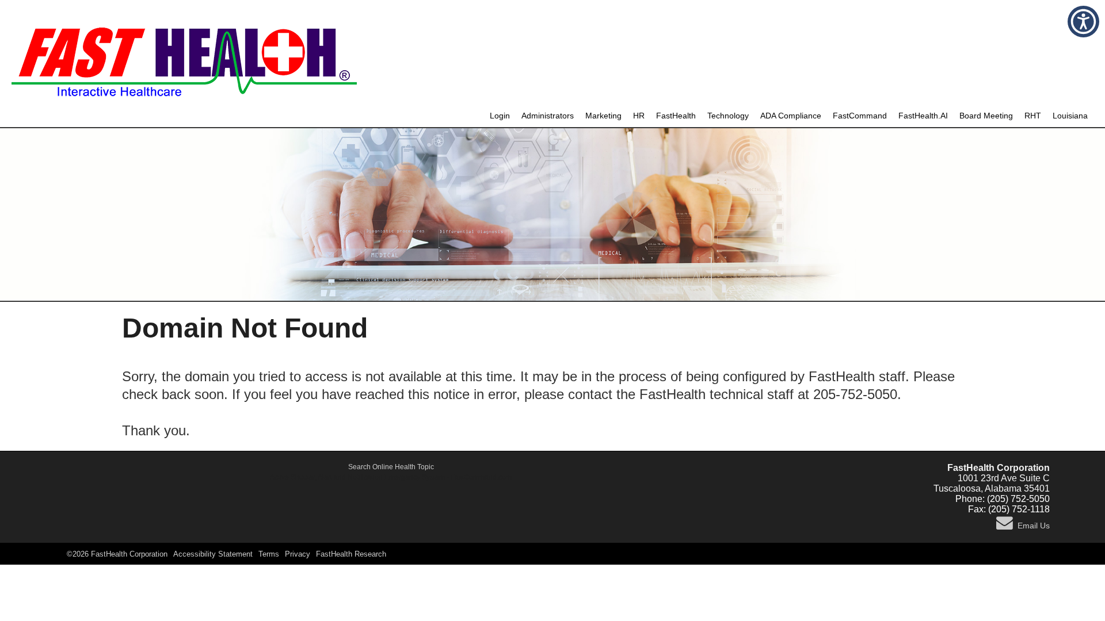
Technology (728, 116)
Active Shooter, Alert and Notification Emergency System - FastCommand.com (391, 477)
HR (639, 116)
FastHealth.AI (923, 116)
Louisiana (1070, 116)
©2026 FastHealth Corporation (117, 554)
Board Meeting (986, 116)
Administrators (547, 116)
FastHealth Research (351, 554)
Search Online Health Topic (391, 467)
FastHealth (676, 116)
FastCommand (860, 116)
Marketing (603, 116)
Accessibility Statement (213, 554)
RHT (1032, 116)
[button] (1083, 21)
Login (500, 116)
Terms (268, 554)
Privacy (297, 554)
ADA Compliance (790, 116)
